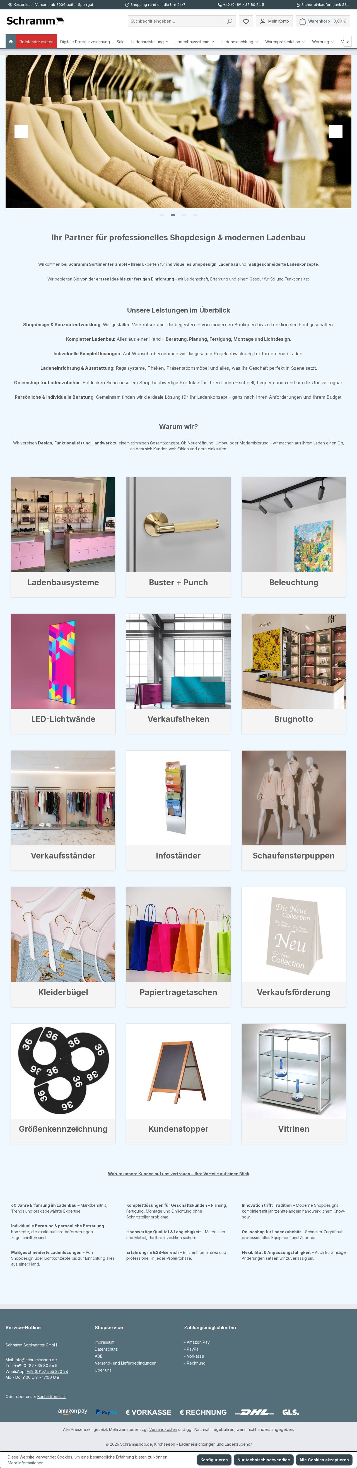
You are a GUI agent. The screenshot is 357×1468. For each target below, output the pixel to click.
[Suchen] (229, 20)
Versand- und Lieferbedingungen (125, 1363)
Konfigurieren (214, 1459)
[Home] (11, 41)
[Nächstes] (348, 41)
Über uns (103, 1370)
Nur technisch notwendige (263, 1459)
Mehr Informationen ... (27, 1462)
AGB (99, 1356)
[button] (162, 215)
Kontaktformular (51, 1396)
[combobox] (175, 20)
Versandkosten (163, 1429)
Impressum (104, 1342)
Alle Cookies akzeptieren (324, 1459)
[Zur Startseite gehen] (35, 21)
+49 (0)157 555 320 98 (47, 1371)
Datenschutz (106, 1349)
